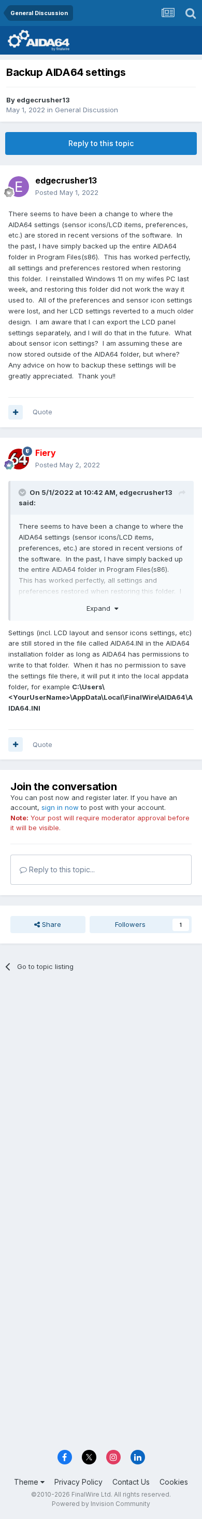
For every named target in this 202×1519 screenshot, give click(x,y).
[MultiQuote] (15, 412)
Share (50, 924)
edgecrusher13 (43, 100)
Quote (42, 412)
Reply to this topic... (61, 869)
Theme (27, 1481)
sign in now (60, 807)
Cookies (174, 1481)
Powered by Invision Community (101, 1504)
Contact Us (131, 1481)
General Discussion (86, 110)
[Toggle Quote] (23, 492)
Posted (66, 192)
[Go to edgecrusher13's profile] (18, 186)
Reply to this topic (101, 143)
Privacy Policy (78, 1481)
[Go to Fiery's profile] (18, 459)
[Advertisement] (101, 1090)
